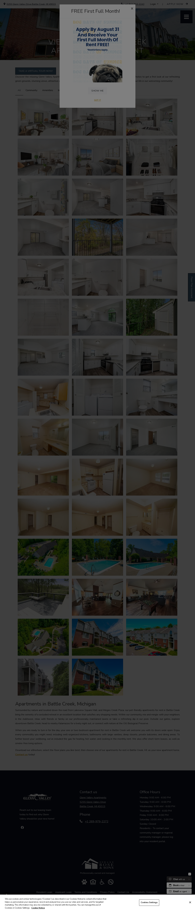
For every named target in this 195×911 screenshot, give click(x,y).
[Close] (190, 902)
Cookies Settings (149, 902)
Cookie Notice (38, 907)
